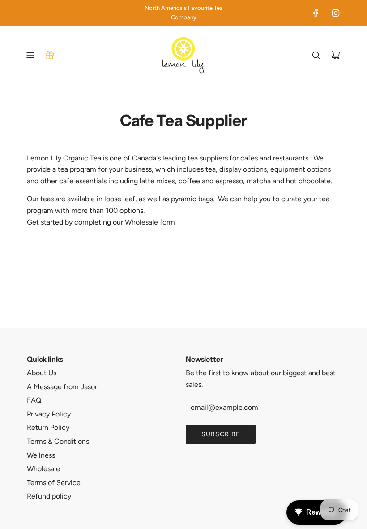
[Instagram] (336, 13)
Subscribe (220, 434)
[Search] (316, 55)
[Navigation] (30, 55)
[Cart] (336, 55)
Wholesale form (150, 222)
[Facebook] (316, 13)
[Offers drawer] (50, 55)
